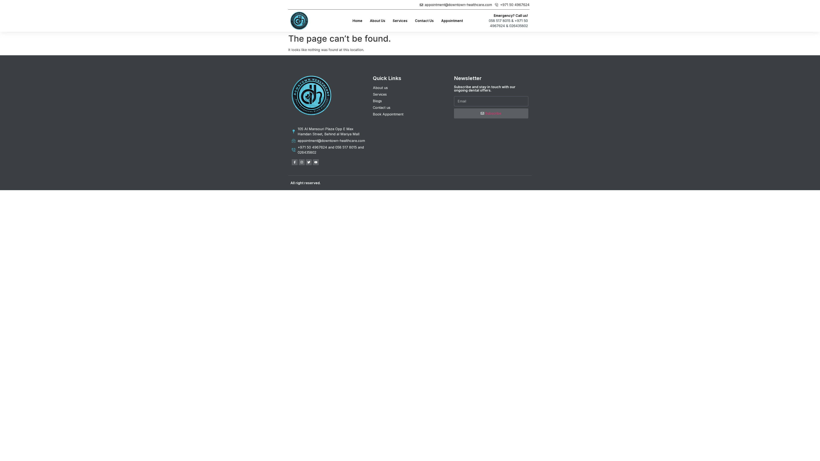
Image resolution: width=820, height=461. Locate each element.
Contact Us (424, 21)
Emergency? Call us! (511, 15)
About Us (377, 21)
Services (400, 21)
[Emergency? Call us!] (473, 20)
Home (357, 21)
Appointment (452, 21)
